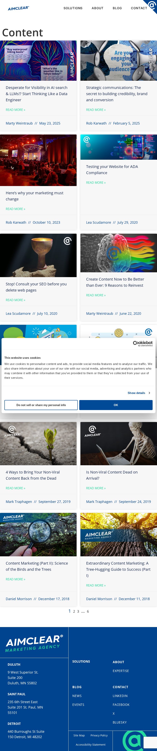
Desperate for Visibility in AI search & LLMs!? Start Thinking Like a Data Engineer (36, 93)
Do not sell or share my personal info (41, 404)
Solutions (73, 8)
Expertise (121, 671)
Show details (136, 393)
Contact (139, 8)
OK (116, 404)
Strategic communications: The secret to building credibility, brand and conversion (116, 93)
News (77, 696)
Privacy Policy (99, 735)
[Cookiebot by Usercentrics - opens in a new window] (136, 344)
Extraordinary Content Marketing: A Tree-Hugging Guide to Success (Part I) (118, 569)
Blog (117, 8)
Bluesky (120, 722)
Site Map (79, 735)
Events (78, 705)
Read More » (15, 110)
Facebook (121, 705)
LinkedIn (120, 696)
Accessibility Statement (90, 744)
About (98, 8)
